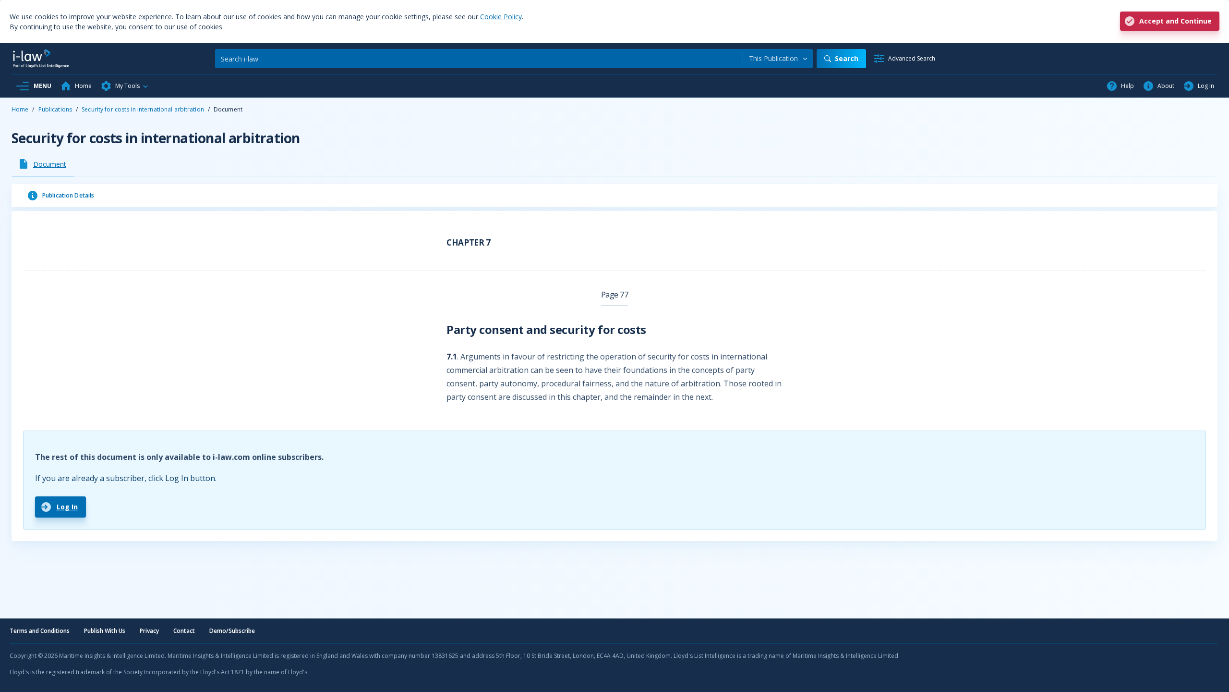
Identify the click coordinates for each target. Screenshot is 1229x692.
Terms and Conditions (40, 631)
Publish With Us (104, 631)
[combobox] (778, 58)
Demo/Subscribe (232, 631)
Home (20, 109)
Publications (55, 109)
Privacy (149, 631)
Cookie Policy (501, 16)
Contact (184, 631)
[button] (125, 86)
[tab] (43, 163)
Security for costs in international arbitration (143, 109)
